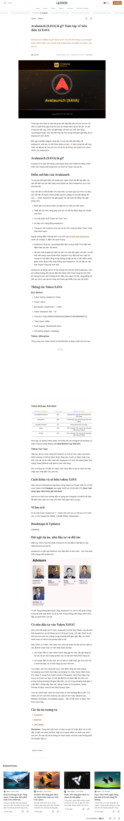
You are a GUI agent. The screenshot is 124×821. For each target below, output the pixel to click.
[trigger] (16, 3)
